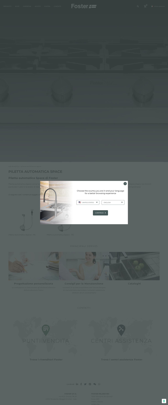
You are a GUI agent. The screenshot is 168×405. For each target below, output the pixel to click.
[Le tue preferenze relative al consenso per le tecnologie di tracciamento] (164, 401)
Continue (99, 213)
